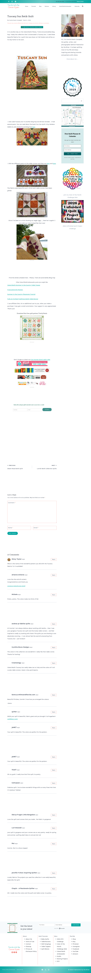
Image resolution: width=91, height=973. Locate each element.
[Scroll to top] (87, 968)
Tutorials (33, 6)
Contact (28, 944)
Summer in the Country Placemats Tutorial (21, 294)
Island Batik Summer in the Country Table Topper (23, 285)
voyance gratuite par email (16, 586)
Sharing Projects (62, 959)
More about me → (72, 59)
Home (26, 6)
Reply (53, 559)
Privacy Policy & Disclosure (8, 969)
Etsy (74, 941)
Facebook (76, 949)
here (33, 127)
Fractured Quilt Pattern (15, 290)
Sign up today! (80, 1)
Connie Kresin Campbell (15, 20)
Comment (12, 502)
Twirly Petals (42, 313)
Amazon (75, 954)
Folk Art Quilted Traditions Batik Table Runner (22, 299)
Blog (40, 6)
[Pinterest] (15, 1)
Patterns (47, 6)
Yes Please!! (47, 409)
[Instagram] (12, 1)
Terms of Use (30, 941)
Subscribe (77, 6)
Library (54, 6)
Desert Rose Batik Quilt (15, 467)
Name (10, 528)
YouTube (75, 951)
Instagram (76, 946)
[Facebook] (8, 1)
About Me (29, 939)
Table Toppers (46, 946)
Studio (59, 956)
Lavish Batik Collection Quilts (47, 467)
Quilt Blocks (45, 949)
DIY (58, 961)
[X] (45, 969)
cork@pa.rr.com (12, 719)
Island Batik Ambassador (65, 6)
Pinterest (76, 944)
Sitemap (28, 946)
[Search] (81, 101)
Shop (74, 939)
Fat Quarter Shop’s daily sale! (40, 359)
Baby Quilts (45, 939)
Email (36, 528)
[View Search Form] (83, 6)
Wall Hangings (46, 944)
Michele (15, 594)
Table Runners (46, 941)
